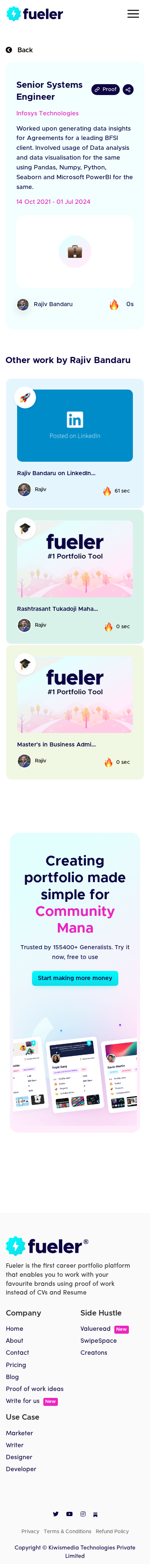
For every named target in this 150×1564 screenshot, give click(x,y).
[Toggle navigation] (133, 13)
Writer (15, 1445)
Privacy (30, 1531)
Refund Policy (112, 1531)
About (14, 1341)
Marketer (19, 1434)
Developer (21, 1469)
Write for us (31, 1401)
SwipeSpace (98, 1341)
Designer (19, 1457)
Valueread (103, 1329)
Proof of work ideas (35, 1389)
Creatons (93, 1353)
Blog (12, 1377)
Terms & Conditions (67, 1531)
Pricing (16, 1365)
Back (22, 50)
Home (14, 1329)
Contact (17, 1353)
